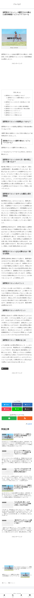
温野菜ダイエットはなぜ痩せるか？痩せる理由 (17, 108)
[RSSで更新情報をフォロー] (24, 418)
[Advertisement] (17, 22)
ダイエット (5, 368)
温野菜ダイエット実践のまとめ (13, 115)
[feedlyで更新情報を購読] (9, 418)
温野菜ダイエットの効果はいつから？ (15, 95)
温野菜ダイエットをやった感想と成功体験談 (17, 106)
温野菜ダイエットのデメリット (13, 112)
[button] (30, 317)
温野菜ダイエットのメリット (12, 110)
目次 (14, 92)
